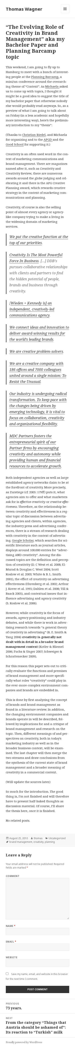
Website (11, 957)
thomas (38, 838)
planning (50, 842)
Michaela (52, 86)
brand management (20, 842)
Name (11, 926)
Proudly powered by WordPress (24, 1042)
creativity (38, 842)
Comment (12, 876)
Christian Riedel (34, 135)
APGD (48, 139)
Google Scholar (22, 540)
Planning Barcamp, (45, 77)
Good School (15, 144)
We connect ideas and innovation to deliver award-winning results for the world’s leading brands (39, 333)
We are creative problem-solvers (36, 351)
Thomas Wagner (24, 9)
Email (11, 941)
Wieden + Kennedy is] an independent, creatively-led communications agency (31, 309)
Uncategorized (57, 838)
